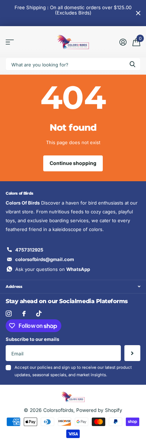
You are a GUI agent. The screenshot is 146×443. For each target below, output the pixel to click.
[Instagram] (9, 314)
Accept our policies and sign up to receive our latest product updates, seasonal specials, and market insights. (73, 371)
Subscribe (132, 353)
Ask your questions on (52, 269)
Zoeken (132, 64)
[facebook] (24, 313)
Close (138, 13)
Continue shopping (73, 163)
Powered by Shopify (99, 410)
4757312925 (29, 250)
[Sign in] (123, 42)
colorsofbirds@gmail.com (44, 259)
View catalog (10, 42)
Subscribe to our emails (32, 339)
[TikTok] (38, 314)
